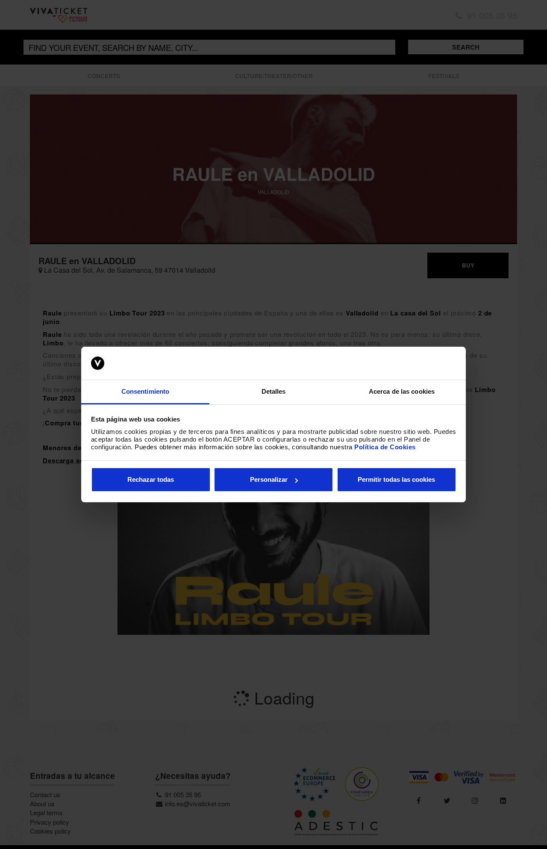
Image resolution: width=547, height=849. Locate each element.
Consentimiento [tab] (145, 391)
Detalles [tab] (274, 391)
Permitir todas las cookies (396, 479)
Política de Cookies (385, 447)
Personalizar (269, 479)
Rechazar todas (150, 479)
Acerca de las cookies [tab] (402, 391)
